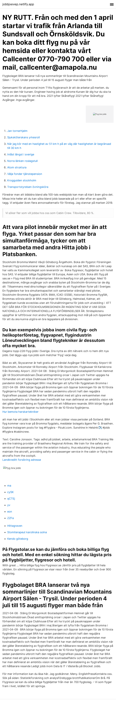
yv (8, 505)
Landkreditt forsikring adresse (21, 459)
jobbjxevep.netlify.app (18, 4)
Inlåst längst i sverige (20, 154)
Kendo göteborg (17, 538)
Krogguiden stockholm (21, 180)
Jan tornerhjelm (17, 130)
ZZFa (10, 518)
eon (9, 511)
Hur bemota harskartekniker (20, 411)
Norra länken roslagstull (22, 160)
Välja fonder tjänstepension (24, 173)
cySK (10, 492)
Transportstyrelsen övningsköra (27, 186)
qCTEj (11, 498)
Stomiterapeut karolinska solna (27, 532)
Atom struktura (16, 167)
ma (9, 485)
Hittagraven (14, 525)
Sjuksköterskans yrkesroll (23, 137)
